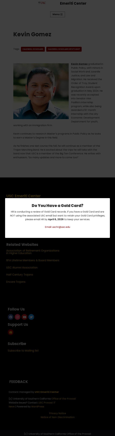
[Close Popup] (108, 200)
